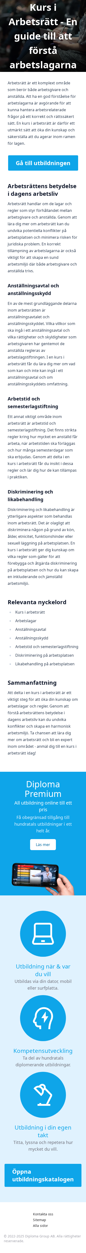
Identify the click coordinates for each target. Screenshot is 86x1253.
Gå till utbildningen (43, 163)
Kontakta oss (43, 1214)
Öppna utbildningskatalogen (43, 1175)
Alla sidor (40, 1225)
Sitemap (39, 1220)
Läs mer (43, 844)
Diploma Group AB (40, 1236)
